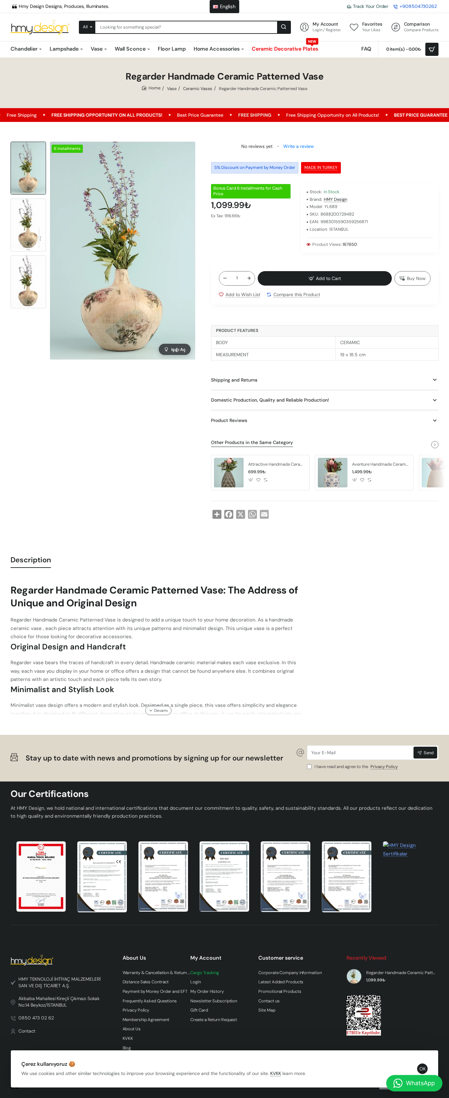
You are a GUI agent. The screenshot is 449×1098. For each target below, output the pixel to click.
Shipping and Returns (234, 380)
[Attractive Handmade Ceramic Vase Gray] (229, 472)
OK (422, 1069)
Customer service (280, 958)
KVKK (275, 1073)
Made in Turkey (321, 167)
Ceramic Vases (197, 88)
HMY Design (335, 199)
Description (31, 560)
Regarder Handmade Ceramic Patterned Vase (401, 972)
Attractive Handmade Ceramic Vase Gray (276, 464)
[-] (224, 278)
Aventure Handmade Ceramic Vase (380, 464)
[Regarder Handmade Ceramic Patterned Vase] (354, 976)
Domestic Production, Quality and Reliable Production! (270, 400)
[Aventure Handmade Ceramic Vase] (332, 472)
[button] (28, 144)
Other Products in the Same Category (252, 442)
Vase (172, 88)
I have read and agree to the (356, 766)
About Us (134, 958)
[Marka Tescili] (41, 876)
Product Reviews (229, 420)
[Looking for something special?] (283, 27)
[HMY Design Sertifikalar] (102, 876)
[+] (249, 278)
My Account (206, 958)
